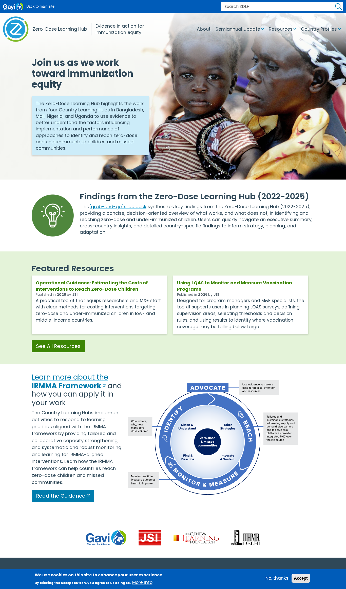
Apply (338, 6)
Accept (301, 577)
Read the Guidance (60, 495)
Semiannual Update (238, 29)
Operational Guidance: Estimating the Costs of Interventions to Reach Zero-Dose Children (92, 286)
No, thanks (276, 578)
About (203, 29)
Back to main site (40, 6)
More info (142, 582)
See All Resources (58, 346)
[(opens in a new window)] (106, 538)
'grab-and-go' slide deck (118, 206)
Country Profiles (319, 29)
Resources (281, 29)
